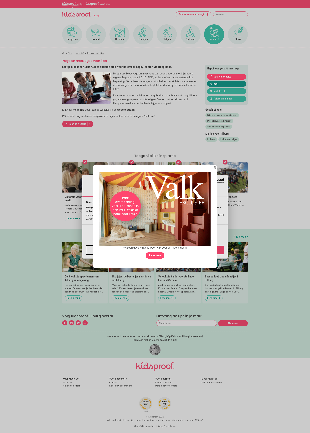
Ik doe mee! (155, 255)
